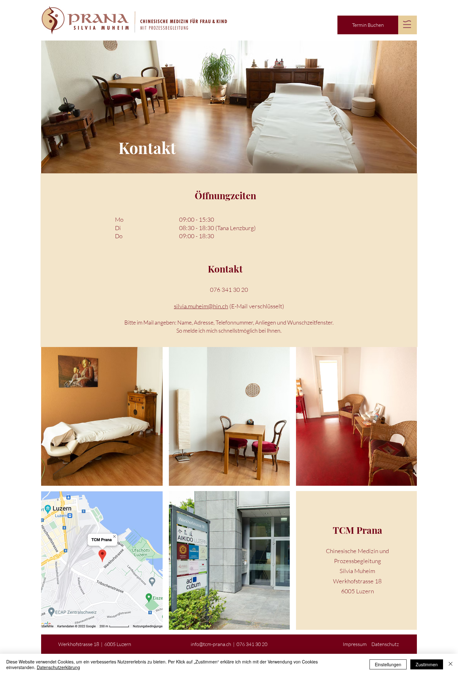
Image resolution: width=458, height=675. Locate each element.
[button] (407, 24)
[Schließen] (450, 664)
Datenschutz (385, 644)
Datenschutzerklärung (58, 667)
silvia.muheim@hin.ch (201, 306)
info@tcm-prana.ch (211, 644)
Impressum (355, 644)
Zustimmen (427, 664)
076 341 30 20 (229, 289)
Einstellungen (388, 664)
